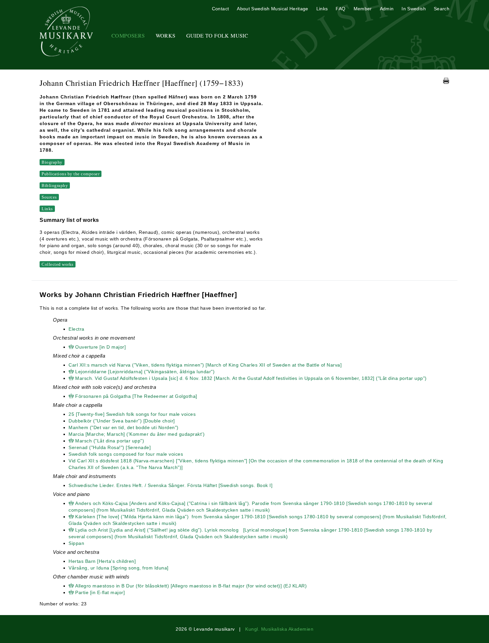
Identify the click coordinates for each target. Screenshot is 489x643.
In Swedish (414, 8)
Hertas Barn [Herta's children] (102, 561)
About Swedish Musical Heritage (272, 8)
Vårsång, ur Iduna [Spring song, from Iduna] (119, 567)
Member (363, 8)
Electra (76, 329)
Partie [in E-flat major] (100, 592)
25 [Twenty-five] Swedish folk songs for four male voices (132, 414)
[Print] (446, 81)
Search (441, 8)
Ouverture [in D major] (100, 347)
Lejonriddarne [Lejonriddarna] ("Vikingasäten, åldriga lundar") (145, 371)
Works (166, 35)
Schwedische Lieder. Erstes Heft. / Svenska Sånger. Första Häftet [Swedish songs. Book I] (170, 485)
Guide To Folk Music (217, 35)
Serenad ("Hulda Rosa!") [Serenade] (110, 447)
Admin (387, 8)
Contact (220, 8)
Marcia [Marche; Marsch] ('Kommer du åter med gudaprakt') (137, 434)
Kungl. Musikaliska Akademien (279, 629)
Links (322, 8)
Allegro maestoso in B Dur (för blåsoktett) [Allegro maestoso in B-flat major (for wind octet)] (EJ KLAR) (191, 585)
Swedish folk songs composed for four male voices (126, 454)
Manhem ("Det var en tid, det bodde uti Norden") (124, 427)
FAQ (340, 8)
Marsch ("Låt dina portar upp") (109, 440)
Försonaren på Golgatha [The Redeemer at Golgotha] (136, 396)
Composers (128, 35)
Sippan (76, 543)
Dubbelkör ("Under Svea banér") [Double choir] (122, 420)
